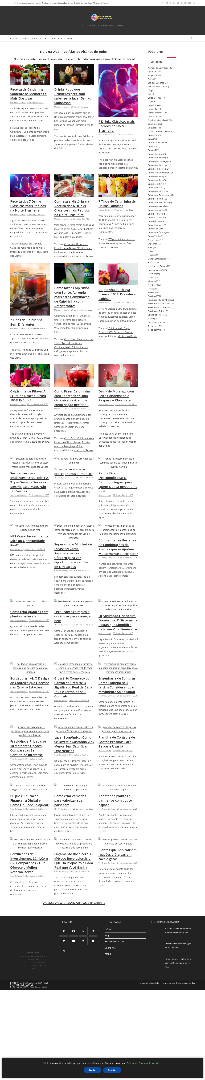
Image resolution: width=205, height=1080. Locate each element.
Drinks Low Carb (155, 228)
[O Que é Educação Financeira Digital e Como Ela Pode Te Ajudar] (30, 789)
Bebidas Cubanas (156, 82)
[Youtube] (93, 940)
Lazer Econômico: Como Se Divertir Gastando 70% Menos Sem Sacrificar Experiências (74, 744)
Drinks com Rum (156, 198)
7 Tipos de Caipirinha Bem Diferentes (26, 322)
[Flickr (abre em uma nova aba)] (185, 3)
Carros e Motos (155, 112)
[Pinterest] (63, 940)
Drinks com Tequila (157, 206)
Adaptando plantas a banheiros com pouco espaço (115, 800)
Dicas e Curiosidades (157, 142)
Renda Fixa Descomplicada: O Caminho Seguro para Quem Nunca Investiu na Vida (117, 482)
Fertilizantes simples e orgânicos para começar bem (73, 616)
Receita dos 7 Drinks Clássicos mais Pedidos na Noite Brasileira (28, 205)
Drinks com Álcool (156, 157)
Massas (151, 281)
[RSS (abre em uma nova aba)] (193, 3)
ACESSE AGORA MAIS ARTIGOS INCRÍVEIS (74, 902)
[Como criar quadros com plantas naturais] (30, 605)
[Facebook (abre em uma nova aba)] (167, 3)
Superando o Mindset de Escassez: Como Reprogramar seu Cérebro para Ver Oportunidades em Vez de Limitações (73, 555)
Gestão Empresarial (157, 258)
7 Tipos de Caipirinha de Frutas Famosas (117, 203)
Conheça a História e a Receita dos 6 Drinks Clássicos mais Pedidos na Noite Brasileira (72, 208)
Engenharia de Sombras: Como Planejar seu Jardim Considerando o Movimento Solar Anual (117, 685)
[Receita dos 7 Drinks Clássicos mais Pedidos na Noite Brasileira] (30, 194)
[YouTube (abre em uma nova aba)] (189, 3)
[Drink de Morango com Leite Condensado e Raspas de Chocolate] (118, 384)
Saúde (151, 318)
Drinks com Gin (155, 183)
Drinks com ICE (155, 187)
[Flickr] (73, 940)
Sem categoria (154, 322)
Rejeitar (112, 1070)
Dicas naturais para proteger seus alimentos (73, 471)
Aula (150, 79)
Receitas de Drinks (156, 311)
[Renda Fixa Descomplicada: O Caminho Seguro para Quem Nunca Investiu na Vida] (118, 466)
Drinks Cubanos (155, 217)
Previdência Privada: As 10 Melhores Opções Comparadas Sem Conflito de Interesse (28, 748)
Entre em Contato (114, 941)
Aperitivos (152, 71)
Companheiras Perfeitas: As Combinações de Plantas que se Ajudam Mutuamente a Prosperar (118, 547)
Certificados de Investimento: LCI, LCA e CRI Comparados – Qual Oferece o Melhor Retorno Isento (29, 863)
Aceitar (92, 1070)
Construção (153, 123)
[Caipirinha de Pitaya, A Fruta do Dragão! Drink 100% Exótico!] (30, 384)
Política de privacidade (149, 983)
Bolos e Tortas (154, 97)
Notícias (152, 284)
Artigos (151, 75)
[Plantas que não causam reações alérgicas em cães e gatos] (118, 843)
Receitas (152, 296)
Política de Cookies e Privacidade (144, 1063)
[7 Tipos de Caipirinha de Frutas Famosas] (118, 194)
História (151, 262)
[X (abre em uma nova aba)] (162, 3)
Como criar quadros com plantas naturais (29, 614)
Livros (151, 277)
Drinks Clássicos (155, 153)
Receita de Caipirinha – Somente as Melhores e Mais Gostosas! (28, 93)
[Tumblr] (83, 940)
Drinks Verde (154, 236)
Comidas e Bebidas (157, 120)
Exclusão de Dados (186, 983)
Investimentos (155, 269)
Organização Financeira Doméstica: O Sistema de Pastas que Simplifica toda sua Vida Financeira (117, 622)
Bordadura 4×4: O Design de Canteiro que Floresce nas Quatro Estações (29, 682)
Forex (150, 251)
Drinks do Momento (157, 221)
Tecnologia (153, 326)
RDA (150, 292)
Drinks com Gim (155, 180)
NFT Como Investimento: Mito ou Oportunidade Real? (29, 540)
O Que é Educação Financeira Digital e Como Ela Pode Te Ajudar (29, 800)
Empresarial (153, 240)
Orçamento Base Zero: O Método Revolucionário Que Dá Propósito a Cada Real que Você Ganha (73, 861)
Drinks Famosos (155, 225)
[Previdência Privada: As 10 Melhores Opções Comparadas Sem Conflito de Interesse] (30, 734)
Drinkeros (152, 146)
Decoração (153, 135)
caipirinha (152, 101)
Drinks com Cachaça (157, 161)
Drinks (151, 150)
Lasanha (152, 273)
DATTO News (16, 983)
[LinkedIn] (93, 931)
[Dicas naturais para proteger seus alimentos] (74, 462)
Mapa (108, 953)
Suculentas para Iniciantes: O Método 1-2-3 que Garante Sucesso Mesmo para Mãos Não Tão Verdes (29, 482)
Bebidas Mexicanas (157, 86)
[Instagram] (83, 931)
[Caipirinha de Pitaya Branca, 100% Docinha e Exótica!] (118, 283)
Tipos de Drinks (155, 329)
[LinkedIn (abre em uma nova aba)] (178, 3)
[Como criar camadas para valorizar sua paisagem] (74, 789)
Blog (150, 90)
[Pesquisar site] (191, 38)
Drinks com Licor (156, 191)
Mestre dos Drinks (24, 139)
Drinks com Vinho (156, 209)
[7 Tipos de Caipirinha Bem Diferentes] (30, 313)
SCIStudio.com (31, 983)
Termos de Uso (168, 983)
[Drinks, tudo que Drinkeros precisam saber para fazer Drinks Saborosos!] (74, 82)
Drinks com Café (155, 165)
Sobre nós (110, 947)
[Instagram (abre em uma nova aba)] (174, 3)
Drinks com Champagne (159, 172)
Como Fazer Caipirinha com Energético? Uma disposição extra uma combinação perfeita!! (72, 398)
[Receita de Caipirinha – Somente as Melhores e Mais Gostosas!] (30, 82)
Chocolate (152, 116)
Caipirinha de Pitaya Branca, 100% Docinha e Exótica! (117, 294)
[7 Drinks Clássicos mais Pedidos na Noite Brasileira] (118, 114)
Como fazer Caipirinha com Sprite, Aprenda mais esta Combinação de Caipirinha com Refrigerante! (72, 297)
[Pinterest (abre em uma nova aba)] (170, 3)
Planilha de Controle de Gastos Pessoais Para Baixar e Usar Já (116, 741)
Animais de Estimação (158, 67)
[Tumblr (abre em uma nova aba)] (182, 3)
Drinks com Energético (158, 176)
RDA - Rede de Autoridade (35, 986)
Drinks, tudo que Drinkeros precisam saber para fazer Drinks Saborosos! (72, 96)
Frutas (151, 254)
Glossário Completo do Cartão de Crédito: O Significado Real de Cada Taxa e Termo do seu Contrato (73, 687)
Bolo (150, 93)
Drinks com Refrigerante (159, 195)
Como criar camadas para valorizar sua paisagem (70, 800)
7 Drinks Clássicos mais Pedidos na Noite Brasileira (116, 126)
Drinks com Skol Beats (158, 202)
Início (108, 929)
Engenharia (153, 243)
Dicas (150, 138)
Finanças (152, 247)
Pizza (150, 288)
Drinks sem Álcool (156, 232)
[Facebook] (73, 931)
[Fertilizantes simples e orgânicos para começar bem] (74, 605)
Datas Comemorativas (158, 131)
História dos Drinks (157, 266)
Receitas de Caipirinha (158, 299)
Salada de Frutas (156, 314)
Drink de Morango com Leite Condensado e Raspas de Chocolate (116, 395)
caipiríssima (153, 105)
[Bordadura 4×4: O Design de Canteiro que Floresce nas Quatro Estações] (30, 671)
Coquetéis (152, 127)
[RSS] (63, 950)
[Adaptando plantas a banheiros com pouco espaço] (118, 789)
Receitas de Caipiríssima (159, 303)
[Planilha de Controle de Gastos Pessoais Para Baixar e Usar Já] (118, 730)
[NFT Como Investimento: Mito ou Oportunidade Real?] (30, 529)
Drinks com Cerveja (157, 168)
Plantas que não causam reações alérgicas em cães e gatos (117, 854)
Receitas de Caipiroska (158, 307)
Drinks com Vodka (156, 213)
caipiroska (152, 109)
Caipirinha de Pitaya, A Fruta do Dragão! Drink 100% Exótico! (28, 395)
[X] (63, 931)
